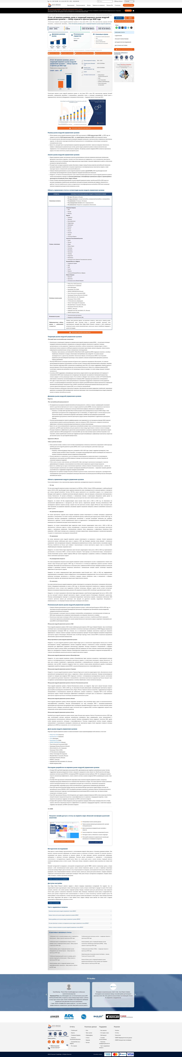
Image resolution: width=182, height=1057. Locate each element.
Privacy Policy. (105, 537)
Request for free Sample (91, 542)
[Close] (114, 512)
